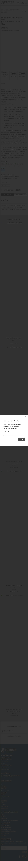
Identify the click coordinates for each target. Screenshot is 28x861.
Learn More (15, 428)
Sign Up (21, 439)
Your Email (6, 431)
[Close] (26, 416)
